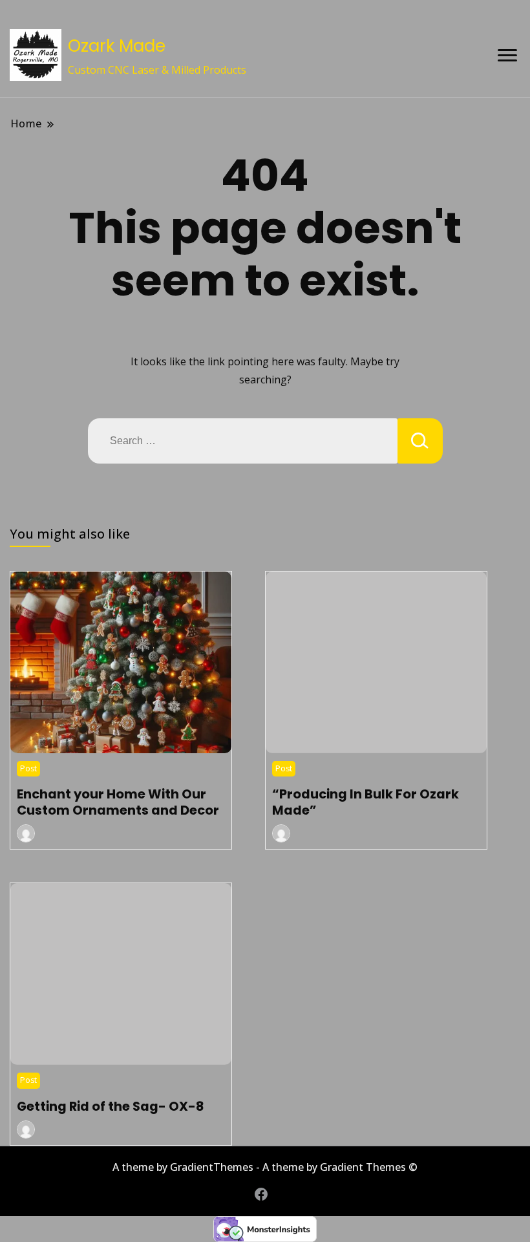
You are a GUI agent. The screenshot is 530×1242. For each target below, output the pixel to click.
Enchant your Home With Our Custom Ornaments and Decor (118, 802)
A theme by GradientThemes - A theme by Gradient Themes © (265, 1167)
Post (28, 768)
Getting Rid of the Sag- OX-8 (110, 1106)
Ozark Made (116, 46)
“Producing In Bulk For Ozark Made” (365, 802)
